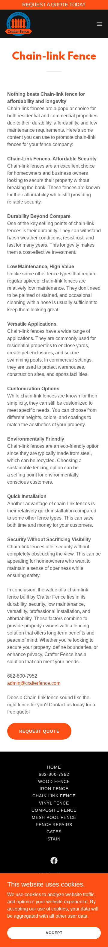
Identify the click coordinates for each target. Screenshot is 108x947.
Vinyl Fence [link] (54, 803)
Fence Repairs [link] (54, 824)
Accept (54, 933)
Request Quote (39, 731)
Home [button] (54, 767)
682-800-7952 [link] (54, 774)
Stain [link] (54, 839)
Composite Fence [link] (54, 810)
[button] (100, 24)
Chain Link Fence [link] (54, 795)
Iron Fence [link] (54, 788)
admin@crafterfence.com (33, 683)
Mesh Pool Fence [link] (54, 817)
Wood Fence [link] (54, 781)
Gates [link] (54, 831)
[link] (18, 24)
